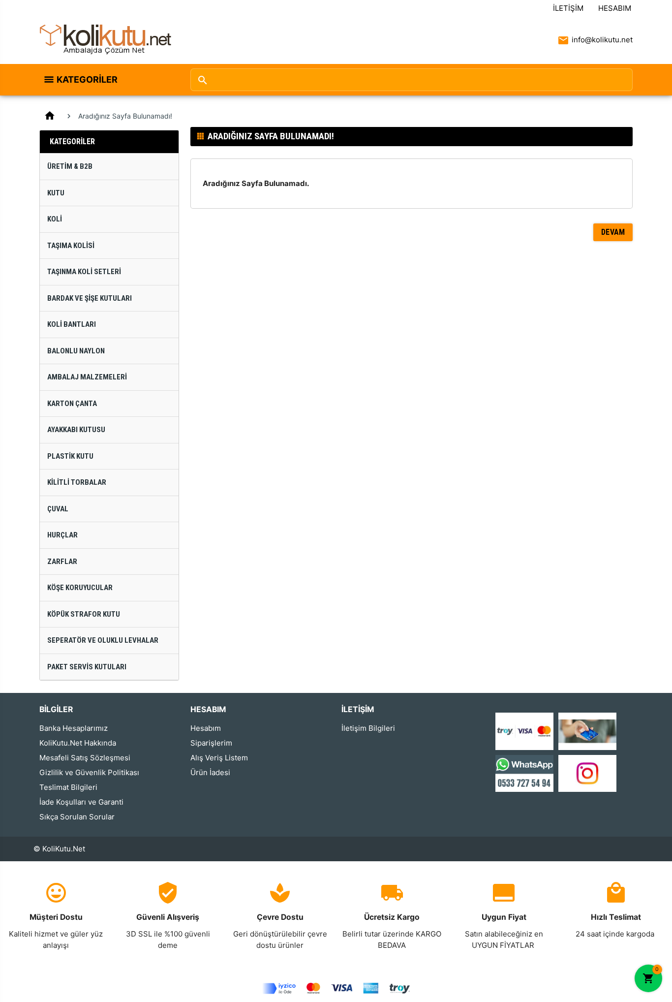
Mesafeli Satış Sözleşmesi (84, 757)
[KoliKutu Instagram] (587, 772)
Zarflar (62, 561)
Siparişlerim (211, 743)
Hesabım (614, 8)
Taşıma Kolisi (70, 245)
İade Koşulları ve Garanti (81, 802)
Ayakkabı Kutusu (76, 429)
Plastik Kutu (70, 456)
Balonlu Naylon (76, 350)
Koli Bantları (71, 324)
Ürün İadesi (210, 772)
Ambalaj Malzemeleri (87, 377)
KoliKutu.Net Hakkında (77, 743)
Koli (54, 219)
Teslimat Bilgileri (68, 787)
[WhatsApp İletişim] (524, 772)
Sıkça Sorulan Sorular (77, 816)
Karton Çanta (72, 403)
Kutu (55, 192)
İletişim (568, 8)
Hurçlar (62, 535)
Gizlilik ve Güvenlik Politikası (89, 772)
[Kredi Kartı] (524, 730)
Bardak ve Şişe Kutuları (89, 298)
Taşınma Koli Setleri (84, 271)
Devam (613, 232)
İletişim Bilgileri (368, 728)
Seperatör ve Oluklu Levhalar (102, 640)
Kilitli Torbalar (76, 482)
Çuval (57, 508)
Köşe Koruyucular (80, 587)
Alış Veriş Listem (219, 757)
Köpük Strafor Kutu (83, 614)
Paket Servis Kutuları (86, 666)
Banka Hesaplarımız (73, 728)
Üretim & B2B (69, 166)
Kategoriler (87, 79)
